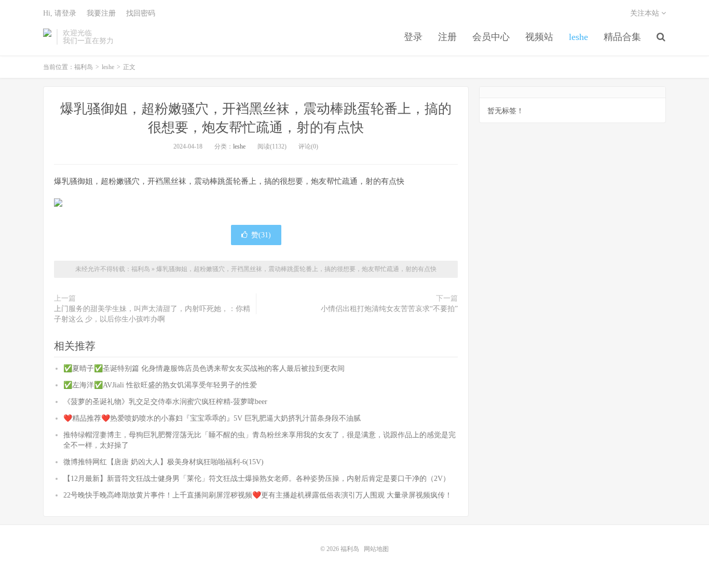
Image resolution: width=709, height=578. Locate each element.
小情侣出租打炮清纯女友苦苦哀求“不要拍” (389, 309)
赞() (261, 235)
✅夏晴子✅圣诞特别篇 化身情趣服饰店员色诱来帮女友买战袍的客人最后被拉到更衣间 (204, 368)
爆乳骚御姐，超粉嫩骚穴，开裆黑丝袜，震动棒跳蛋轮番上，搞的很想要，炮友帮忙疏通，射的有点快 (296, 269)
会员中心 (491, 37)
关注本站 (645, 13)
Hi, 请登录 (59, 13)
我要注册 (101, 13)
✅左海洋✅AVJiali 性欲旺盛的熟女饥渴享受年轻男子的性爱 (160, 385)
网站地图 (376, 549)
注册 (447, 37)
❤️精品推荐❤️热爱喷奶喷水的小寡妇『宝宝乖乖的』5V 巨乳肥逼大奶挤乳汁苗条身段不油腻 (212, 418)
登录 (413, 37)
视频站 (539, 37)
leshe (578, 37)
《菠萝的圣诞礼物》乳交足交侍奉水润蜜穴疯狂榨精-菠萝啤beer (165, 402)
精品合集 (622, 37)
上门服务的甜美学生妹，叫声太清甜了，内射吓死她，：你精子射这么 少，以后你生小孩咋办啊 (152, 314)
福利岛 (47, 37)
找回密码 (140, 13)
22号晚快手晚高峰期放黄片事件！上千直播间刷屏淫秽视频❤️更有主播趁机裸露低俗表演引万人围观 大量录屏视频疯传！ (257, 495)
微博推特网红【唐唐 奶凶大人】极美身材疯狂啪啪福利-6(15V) (163, 462)
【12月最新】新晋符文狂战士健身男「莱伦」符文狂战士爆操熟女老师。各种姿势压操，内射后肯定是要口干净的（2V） (256, 478)
